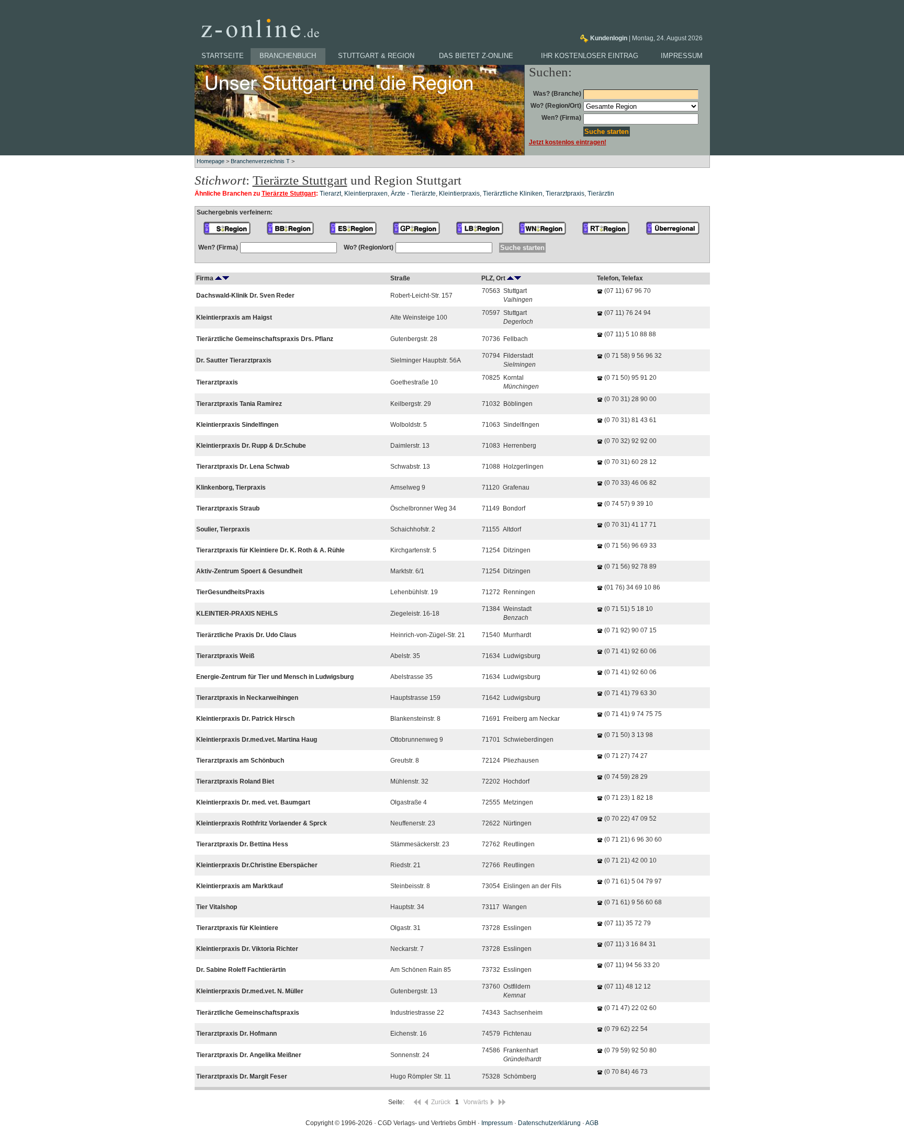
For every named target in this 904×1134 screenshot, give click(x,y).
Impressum (682, 56)
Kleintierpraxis (459, 193)
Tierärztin (600, 193)
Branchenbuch (287, 56)
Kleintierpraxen (366, 193)
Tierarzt (330, 193)
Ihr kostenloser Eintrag (589, 56)
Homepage (210, 161)
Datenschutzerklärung (549, 1123)
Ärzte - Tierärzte (413, 193)
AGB (591, 1123)
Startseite (222, 56)
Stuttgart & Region (376, 56)
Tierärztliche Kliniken (513, 193)
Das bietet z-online (476, 56)
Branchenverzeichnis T (260, 161)
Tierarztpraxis (565, 193)
